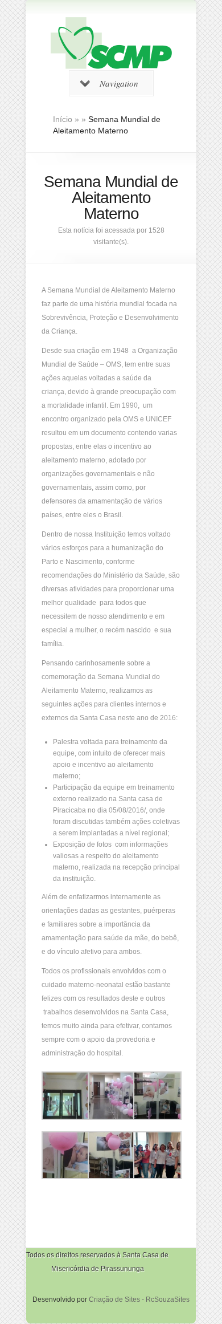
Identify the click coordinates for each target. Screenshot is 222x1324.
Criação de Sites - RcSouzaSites (139, 1299)
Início (62, 119)
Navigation (119, 83)
